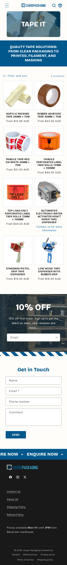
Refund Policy (15, 514)
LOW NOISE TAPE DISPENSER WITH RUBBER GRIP (49, 271)
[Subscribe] (56, 337)
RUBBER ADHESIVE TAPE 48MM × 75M (49, 115)
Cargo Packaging (32, 550)
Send (16, 434)
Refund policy (30, 554)
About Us (12, 499)
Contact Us (13, 491)
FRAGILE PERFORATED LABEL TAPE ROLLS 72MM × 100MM (49, 163)
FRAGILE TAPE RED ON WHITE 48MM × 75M (18, 162)
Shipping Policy (16, 506)
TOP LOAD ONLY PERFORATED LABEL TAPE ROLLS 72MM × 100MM (18, 215)
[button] (7, 5)
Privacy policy (48, 554)
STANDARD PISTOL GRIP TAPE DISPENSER (18, 271)
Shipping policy (45, 559)
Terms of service (25, 559)
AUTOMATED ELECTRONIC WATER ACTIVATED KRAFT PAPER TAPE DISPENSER (49, 216)
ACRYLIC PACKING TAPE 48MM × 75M (18, 115)
